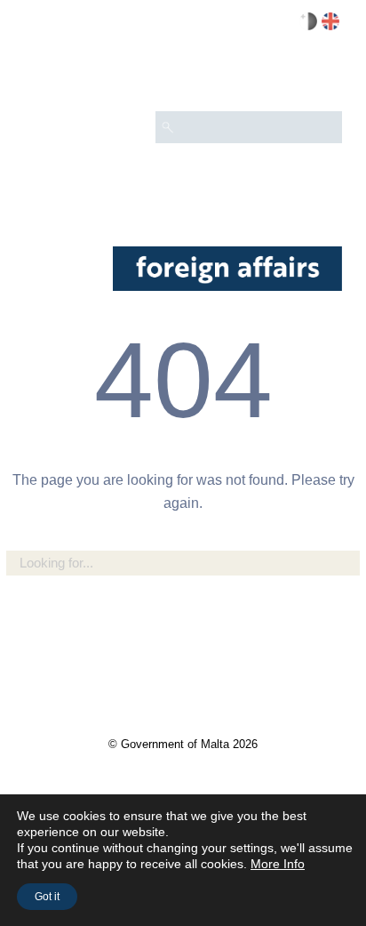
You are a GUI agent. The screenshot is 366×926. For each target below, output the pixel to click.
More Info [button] (278, 864)
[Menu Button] (320, 76)
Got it (47, 896)
